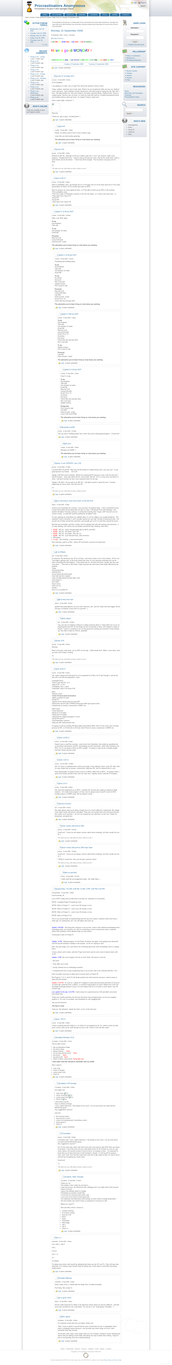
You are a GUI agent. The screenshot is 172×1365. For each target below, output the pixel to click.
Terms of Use (117, 1360)
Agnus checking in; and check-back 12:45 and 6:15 (73, 501)
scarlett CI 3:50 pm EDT (69, 314)
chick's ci (57, 1238)
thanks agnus (65, 1317)
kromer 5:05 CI (60, 178)
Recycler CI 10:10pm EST (64, 76)
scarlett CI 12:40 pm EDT (67, 255)
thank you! (67, 444)
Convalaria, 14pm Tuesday (73, 1177)
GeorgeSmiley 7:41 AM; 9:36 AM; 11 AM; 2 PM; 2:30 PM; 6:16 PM (79, 889)
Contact (125, 15)
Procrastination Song (132, 97)
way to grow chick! (64, 1298)
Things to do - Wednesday (35, 92)
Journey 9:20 (59, 641)
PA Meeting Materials (134, 60)
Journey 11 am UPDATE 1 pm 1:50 (67, 463)
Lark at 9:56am (60, 552)
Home (45, 15)
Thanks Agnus (65, 618)
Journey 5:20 (59, 149)
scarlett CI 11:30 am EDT (63, 212)
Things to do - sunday (37, 57)
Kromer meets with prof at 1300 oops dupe (76, 847)
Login (135, 3)
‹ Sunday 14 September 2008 (73, 64)
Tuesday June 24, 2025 (38, 33)
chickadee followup (64, 1278)
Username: (135, 28)
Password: (135, 34)
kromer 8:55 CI (60, 669)
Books (114, 15)
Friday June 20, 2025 (37, 38)
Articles (70, 15)
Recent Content (132, 71)
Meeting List (131, 58)
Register (143, 3)
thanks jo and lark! (70, 872)
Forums (82, 15)
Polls (104, 15)
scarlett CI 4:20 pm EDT (72, 370)
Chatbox (93, 15)
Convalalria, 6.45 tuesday (66, 1083)
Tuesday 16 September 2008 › (99, 64)
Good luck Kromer (64, 804)
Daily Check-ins (57, 17)
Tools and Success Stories (43, 17)
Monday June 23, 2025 (38, 35)
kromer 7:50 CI (60, 1019)
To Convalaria (65, 1133)
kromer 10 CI (62, 783)
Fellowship (56, 15)
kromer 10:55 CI (63, 738)
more (45, 44)
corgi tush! (61, 126)
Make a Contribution (133, 56)
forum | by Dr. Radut (165, 1364)
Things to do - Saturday (38, 78)
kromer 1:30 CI (63, 760)
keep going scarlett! (67, 427)
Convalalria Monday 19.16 (64, 1037)
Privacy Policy (107, 1360)
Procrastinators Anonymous (60, 6)
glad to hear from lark (65, 599)
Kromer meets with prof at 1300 (72, 826)
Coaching (128, 95)
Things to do (34, 61)
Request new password (136, 44)
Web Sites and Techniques (134, 93)
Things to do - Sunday (37, 74)
